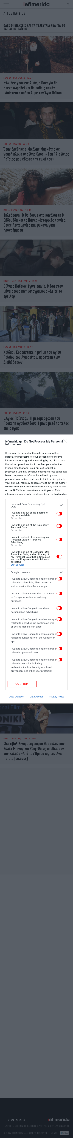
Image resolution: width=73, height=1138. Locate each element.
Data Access (36, 696)
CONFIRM (22, 684)
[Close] (66, 441)
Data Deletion (16, 696)
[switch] (59, 513)
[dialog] (36, 569)
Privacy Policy (56, 696)
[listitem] (36, 505)
